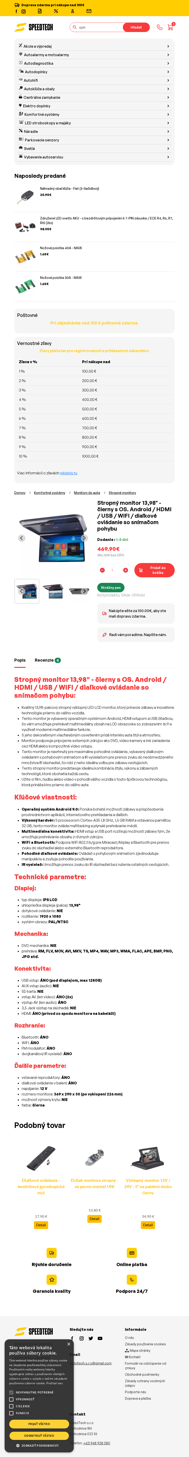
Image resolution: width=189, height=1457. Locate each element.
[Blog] (39, 11)
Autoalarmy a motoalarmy (46, 55)
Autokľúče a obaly (39, 89)
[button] (39, 1445)
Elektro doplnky (36, 106)
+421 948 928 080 (96, 1443)
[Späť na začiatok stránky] (178, 1446)
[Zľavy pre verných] (56, 11)
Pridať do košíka (158, 570)
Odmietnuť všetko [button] (39, 1436)
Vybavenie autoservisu (43, 157)
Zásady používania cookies (145, 1344)
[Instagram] (23, 11)
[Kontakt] (89, 11)
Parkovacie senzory (42, 140)
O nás (129, 1338)
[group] (26, 591)
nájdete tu (68, 473)
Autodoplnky (36, 72)
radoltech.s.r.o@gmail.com (91, 1363)
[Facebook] (16, 11)
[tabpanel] (94, 894)
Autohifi (31, 80)
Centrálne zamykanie (42, 97)
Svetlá (29, 148)
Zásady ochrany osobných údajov (145, 1383)
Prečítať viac (54, 1383)
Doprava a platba (138, 1398)
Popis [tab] (20, 660)
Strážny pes (111, 588)
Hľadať (136, 27)
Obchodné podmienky (142, 1374)
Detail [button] (41, 1225)
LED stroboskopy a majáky (48, 123)
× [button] (68, 1344)
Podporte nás (135, 1392)
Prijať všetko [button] (39, 1424)
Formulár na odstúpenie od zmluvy (145, 1365)
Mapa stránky (139, 1350)
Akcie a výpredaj (38, 46)
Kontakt (134, 1357)
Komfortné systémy (41, 114)
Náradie (31, 131)
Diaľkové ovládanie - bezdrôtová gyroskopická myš (41, 1187)
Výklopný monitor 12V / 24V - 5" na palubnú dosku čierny (148, 1187)
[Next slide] (84, 538)
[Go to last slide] (21, 538)
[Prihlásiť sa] (72, 11)
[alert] (39, 1395)
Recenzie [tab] (47, 660)
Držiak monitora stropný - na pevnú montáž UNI (94, 1184)
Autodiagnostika (38, 63)
